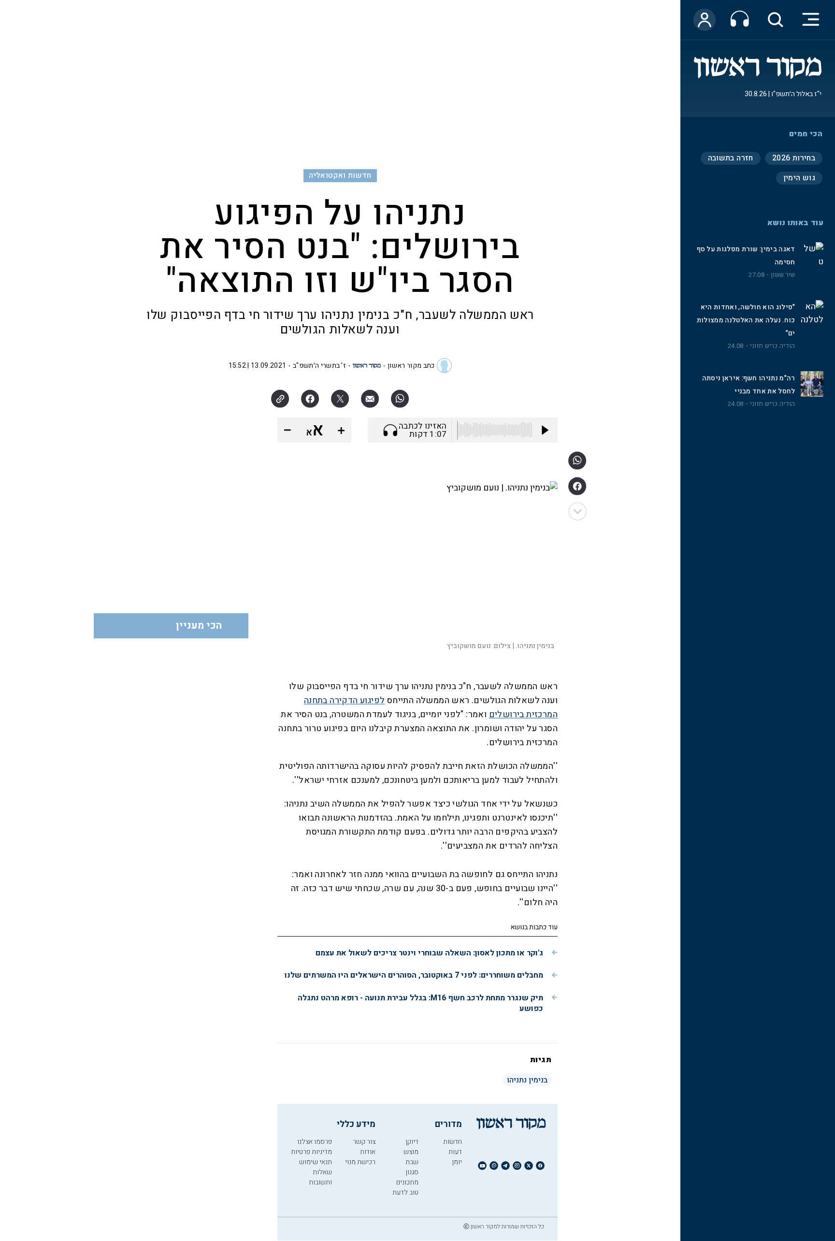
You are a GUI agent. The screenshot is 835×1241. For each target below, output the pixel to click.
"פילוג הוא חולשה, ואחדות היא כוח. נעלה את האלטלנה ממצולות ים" (746, 320)
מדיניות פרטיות (311, 1152)
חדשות (452, 1142)
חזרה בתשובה (730, 158)
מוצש (410, 1152)
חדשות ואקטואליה (340, 175)
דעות (455, 1152)
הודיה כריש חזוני (772, 346)
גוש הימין (799, 178)
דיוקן (411, 1142)
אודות (367, 1152)
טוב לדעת (405, 1192)
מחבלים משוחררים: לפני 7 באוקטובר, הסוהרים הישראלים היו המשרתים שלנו (414, 975)
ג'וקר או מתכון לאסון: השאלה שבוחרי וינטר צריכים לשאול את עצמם (429, 953)
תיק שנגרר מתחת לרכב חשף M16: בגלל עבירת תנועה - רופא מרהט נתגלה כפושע (420, 1003)
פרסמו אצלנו (314, 1142)
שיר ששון (783, 275)
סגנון (411, 1172)
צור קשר (364, 1142)
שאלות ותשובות (320, 1177)
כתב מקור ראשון (411, 366)
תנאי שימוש (315, 1162)
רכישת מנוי (360, 1162)
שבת (411, 1162)
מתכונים (407, 1182)
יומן (457, 1162)
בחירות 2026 (793, 158)
